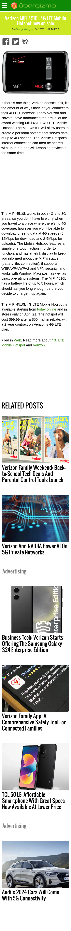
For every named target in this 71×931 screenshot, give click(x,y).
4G (53, 340)
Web (17, 340)
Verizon (39, 345)
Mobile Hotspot (13, 345)
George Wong (22, 29)
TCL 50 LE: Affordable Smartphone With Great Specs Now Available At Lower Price (33, 800)
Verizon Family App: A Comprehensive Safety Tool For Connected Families (34, 722)
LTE (61, 340)
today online (46, 309)
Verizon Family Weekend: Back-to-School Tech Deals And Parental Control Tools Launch (33, 473)
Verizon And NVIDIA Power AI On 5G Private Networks (34, 549)
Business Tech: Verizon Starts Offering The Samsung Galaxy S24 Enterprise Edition (32, 643)
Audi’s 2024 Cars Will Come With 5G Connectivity (30, 895)
